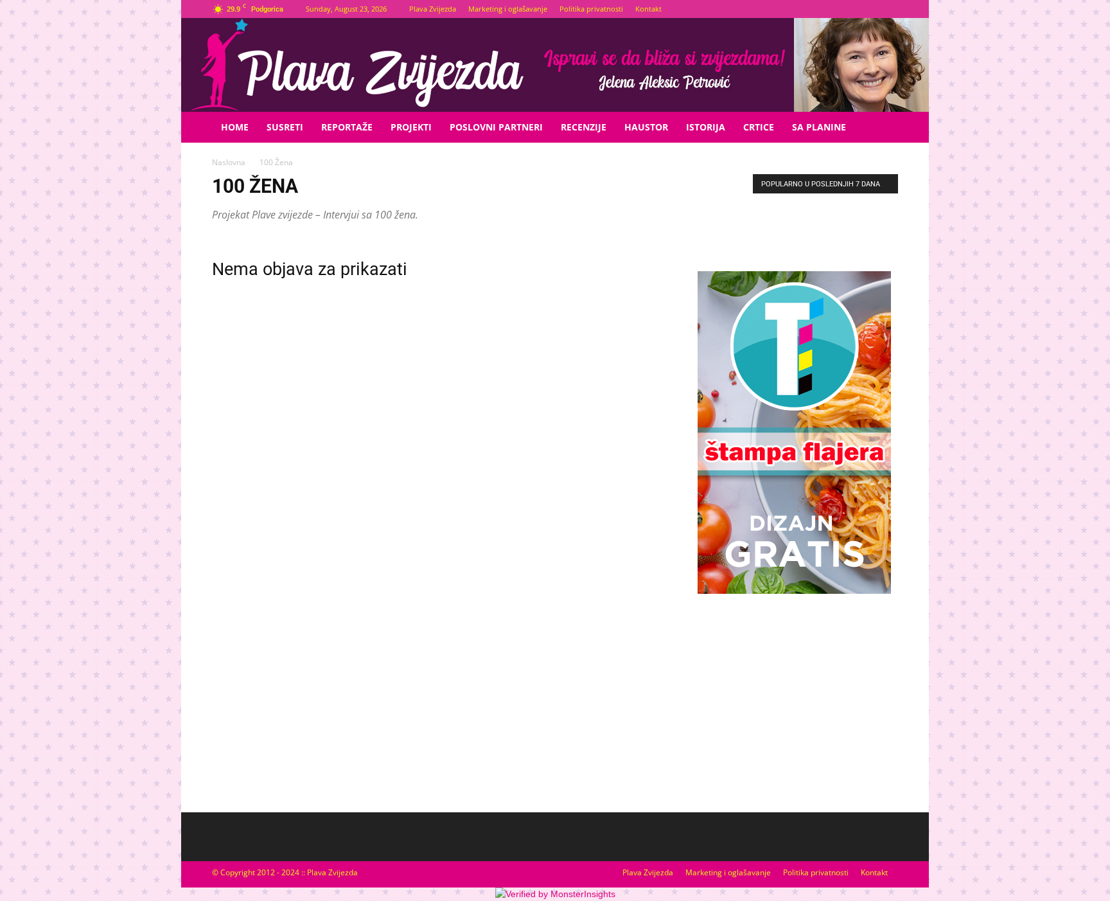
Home (235, 127)
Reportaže (347, 127)
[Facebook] (867, 9)
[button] (882, 128)
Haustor (646, 127)
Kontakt (648, 8)
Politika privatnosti (591, 8)
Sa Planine (819, 127)
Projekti (411, 127)
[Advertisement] (794, 702)
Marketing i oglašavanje (507, 8)
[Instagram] (888, 9)
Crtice (758, 127)
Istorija (705, 127)
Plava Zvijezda (432, 8)
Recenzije (583, 127)
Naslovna (228, 162)
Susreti (285, 127)
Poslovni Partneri (496, 127)
